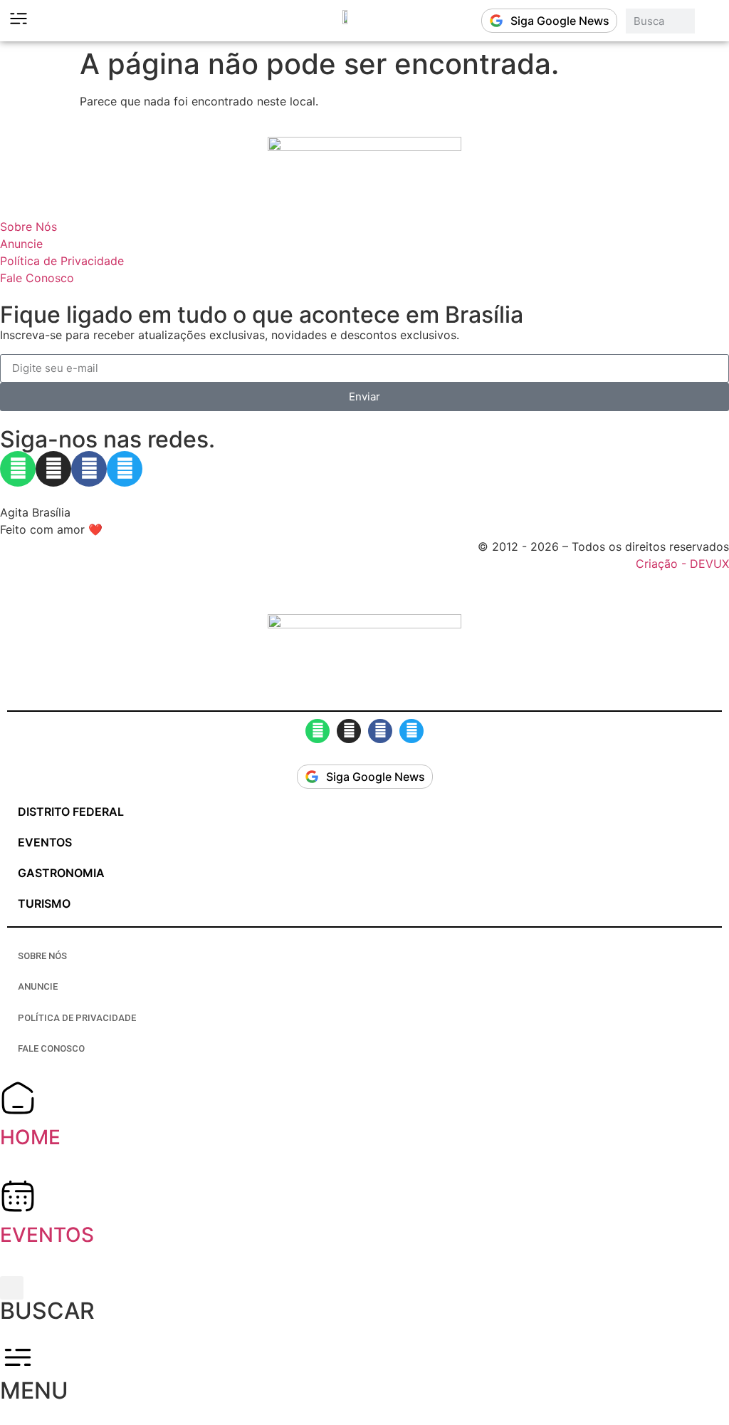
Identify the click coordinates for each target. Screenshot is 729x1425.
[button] (11, 1288)
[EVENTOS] (18, 1195)
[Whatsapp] (18, 469)
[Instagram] (53, 469)
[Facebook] (89, 469)
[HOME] (18, 1098)
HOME (30, 1137)
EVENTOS (47, 1235)
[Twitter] (124, 469)
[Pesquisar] (709, 21)
